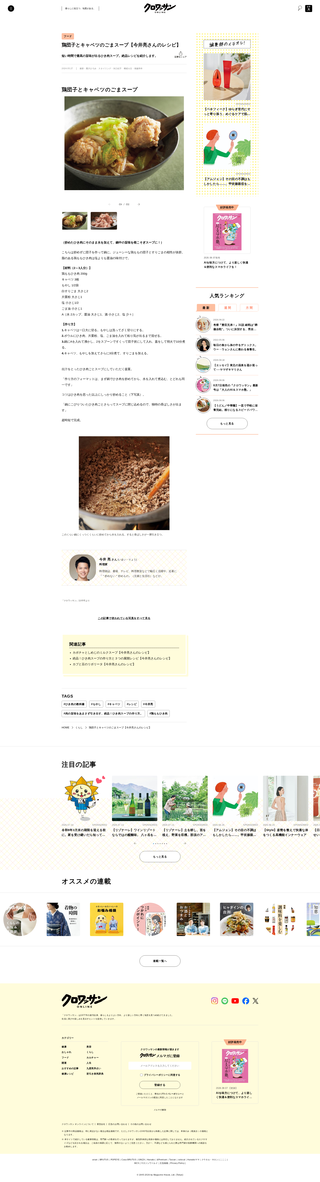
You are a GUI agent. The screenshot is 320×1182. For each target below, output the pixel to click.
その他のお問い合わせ (140, 1124)
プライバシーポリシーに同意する (162, 1075)
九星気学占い (93, 1068)
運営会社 (101, 1124)
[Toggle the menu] (11, 8)
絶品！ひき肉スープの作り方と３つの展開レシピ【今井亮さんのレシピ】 (122, 658)
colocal (181, 1160)
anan (94, 1160)
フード (68, 36)
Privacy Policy (177, 1163)
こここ (223, 1160)
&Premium (162, 1160)
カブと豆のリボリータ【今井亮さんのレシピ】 (104, 664)
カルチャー (92, 1057)
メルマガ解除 (160, 1110)
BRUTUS (104, 1160)
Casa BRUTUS (129, 1160)
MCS (136, 1163)
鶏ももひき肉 (159, 713)
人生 (88, 1063)
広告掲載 (164, 1163)
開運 (64, 1063)
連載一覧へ (160, 961)
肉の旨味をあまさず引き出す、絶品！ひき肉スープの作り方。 (103, 713)
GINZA (141, 1160)
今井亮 (148, 704)
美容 (88, 1046)
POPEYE (115, 1160)
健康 (64, 1046)
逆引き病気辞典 (95, 1073)
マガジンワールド (149, 1163)
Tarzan (172, 1160)
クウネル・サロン (210, 1160)
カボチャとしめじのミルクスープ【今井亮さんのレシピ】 (112, 652)
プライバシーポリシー (171, 1094)
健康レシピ (68, 1073)
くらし (90, 1052)
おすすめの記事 (70, 1068)
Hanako (151, 1160)
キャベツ (114, 704)
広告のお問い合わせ (118, 1124)
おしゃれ (66, 1052)
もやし (96, 704)
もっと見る (227, 423)
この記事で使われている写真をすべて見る (124, 618)
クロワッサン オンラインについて (78, 1124)
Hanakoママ (193, 1160)
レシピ (132, 704)
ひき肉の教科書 (74, 704)
